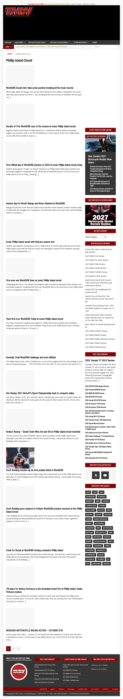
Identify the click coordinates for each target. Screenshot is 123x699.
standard (98, 546)
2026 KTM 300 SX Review (93, 397)
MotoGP (89, 532)
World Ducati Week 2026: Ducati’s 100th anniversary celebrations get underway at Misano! (98, 283)
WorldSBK (96, 564)
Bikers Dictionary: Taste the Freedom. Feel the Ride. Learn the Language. (101, 176)
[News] (20, 75)
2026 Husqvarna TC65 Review (95, 404)
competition (91, 506)
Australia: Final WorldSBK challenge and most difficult (31, 357)
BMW (97, 501)
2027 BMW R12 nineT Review (96, 260)
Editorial (86, 4)
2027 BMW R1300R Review (95, 276)
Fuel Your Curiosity (100, 354)
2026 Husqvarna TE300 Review (95, 407)
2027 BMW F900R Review (95, 264)
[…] (9, 97)
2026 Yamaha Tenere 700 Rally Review (98, 420)
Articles (8, 42)
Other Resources (80, 42)
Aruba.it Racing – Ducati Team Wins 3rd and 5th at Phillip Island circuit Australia (43, 431)
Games (94, 42)
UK (108, 559)
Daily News (19, 42)
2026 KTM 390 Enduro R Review (44, 682)
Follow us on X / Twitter (99, 665)
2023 (94, 492)
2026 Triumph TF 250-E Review (100, 360)
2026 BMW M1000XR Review (94, 393)
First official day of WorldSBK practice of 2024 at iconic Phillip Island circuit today (44, 164)
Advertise (43, 689)
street (107, 546)
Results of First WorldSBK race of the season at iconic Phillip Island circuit (41, 126)
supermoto (101, 550)
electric (89, 515)
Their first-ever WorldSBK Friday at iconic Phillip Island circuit (34, 318)
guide (88, 519)
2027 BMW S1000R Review (95, 268)
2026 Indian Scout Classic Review (96, 433)
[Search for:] (105, 47)
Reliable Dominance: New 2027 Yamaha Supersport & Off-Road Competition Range (100, 169)
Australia (101, 497)
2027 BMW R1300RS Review (96, 272)
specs (111, 541)
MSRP (111, 532)
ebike (109, 510)
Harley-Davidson (100, 519)
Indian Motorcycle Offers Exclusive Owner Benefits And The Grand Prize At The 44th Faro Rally (99, 317)
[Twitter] (96, 475)
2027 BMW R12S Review (94, 256)
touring (100, 559)
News (88, 537)
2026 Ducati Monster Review (95, 423)
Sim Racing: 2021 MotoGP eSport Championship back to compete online (40, 393)
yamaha (107, 564)
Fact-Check (95, 689)
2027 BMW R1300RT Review (96, 331)
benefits (89, 501)
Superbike (89, 550)
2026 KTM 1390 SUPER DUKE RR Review (46, 679)
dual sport (90, 510)
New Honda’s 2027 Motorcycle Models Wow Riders (100, 159)
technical (90, 559)
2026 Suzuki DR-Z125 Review (95, 416)
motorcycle (101, 532)
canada (106, 501)
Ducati (101, 510)
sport (88, 546)
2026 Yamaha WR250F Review (95, 390)
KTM (98, 528)
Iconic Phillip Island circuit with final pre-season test (30, 241)
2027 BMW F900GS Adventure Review (100, 339)
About (73, 4)
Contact (92, 4)
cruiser (102, 506)
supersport (90, 555)
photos (107, 537)
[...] (99, 381)
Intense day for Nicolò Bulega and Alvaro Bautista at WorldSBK (35, 203)
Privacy (79, 4)
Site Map (115, 689)
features (108, 515)
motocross (107, 528)
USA (87, 564)
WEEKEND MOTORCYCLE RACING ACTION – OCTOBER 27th (34, 630)
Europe (98, 515)
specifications (100, 541)
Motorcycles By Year (37, 42)
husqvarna (99, 523)
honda (89, 523)
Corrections (82, 689)
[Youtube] (105, 475)
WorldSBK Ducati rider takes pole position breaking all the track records (39, 87)
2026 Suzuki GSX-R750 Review (95, 400)
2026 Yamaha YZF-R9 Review (95, 440)
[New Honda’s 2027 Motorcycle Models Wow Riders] (100, 150)
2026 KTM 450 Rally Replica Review (97, 386)
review (88, 541)
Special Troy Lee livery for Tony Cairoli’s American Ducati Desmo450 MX (99, 299)
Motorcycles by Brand (59, 42)
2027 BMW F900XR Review (95, 347)
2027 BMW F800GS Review (95, 335)
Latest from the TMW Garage (100, 130)
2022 (88, 492)
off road (97, 537)
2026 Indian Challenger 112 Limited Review (99, 436)
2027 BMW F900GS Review (95, 343)
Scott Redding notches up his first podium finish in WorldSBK (34, 470)
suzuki (100, 555)
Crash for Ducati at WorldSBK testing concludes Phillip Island (34, 550)
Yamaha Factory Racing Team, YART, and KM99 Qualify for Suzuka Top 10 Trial (99, 308)
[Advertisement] (77, 23)
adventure (90, 497)
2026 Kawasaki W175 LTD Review (96, 458)
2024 (101, 492)
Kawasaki (89, 528)
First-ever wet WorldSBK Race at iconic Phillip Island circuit (34, 280)
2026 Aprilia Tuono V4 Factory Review (98, 443)
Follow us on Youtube (99, 669)
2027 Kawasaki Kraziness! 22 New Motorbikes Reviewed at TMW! (100, 184)
